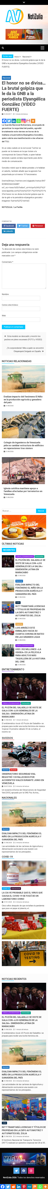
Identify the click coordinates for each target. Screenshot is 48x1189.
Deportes (19, 624)
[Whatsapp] (18, 121)
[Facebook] (4, 121)
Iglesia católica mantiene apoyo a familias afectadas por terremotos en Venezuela (23, 491)
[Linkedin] (14, 121)
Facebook (9, 226)
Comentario (7, 262)
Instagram (31, 1171)
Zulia (18, 603)
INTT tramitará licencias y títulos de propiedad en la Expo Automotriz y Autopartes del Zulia (24, 1130)
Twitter (24, 226)
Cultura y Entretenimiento (24, 556)
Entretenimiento (13, 669)
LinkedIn (9, 231)
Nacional (6, 78)
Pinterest (38, 226)
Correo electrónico (10, 305)
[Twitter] (9, 121)
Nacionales (9, 797)
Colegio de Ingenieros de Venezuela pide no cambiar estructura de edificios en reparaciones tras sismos (24, 445)
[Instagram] (23, 121)
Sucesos (7, 738)
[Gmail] (28, 121)
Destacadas (39, 556)
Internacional (15, 888)
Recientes (9, 550)
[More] (33, 121)
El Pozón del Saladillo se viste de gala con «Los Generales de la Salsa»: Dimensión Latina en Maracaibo (30, 566)
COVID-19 (7, 856)
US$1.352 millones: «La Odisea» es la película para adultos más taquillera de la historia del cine (30, 655)
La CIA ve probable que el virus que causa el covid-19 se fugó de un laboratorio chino (22, 895)
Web (4, 315)
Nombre (5, 294)
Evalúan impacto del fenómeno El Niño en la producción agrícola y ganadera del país (23, 399)
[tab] (9, 550)
